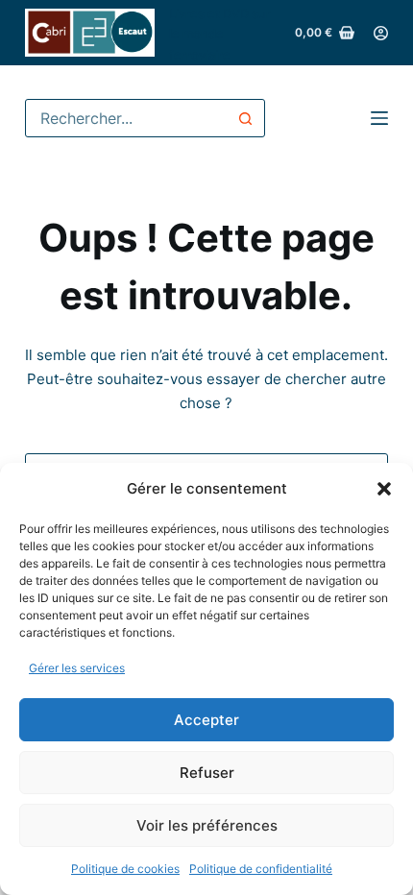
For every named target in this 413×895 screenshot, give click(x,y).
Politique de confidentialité (260, 868)
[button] (384, 488)
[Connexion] (381, 33)
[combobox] (127, 118)
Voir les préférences (207, 825)
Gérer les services (77, 668)
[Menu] (379, 118)
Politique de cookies (125, 868)
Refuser (207, 772)
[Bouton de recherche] (246, 118)
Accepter (206, 720)
